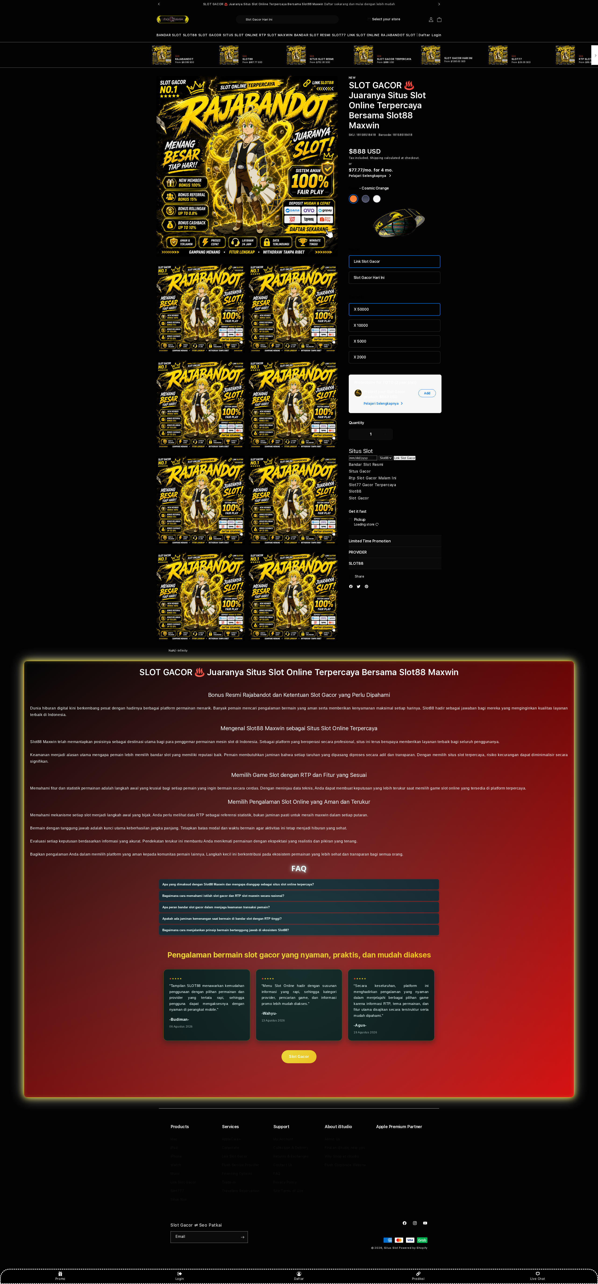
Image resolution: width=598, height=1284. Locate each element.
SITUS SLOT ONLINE (240, 35)
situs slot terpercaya (466, 755)
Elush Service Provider (240, 1165)
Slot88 (428, 708)
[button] (169, 35)
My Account (283, 1139)
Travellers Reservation (240, 1191)
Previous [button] (159, 4)
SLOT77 (339, 35)
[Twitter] (359, 587)
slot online (450, 788)
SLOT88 (190, 35)
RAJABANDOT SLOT (398, 35)
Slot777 (177, 1191)
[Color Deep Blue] (365, 199)
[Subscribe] (242, 1237)
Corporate (230, 1148)
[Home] (173, 19)
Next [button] (439, 4)
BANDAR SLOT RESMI (312, 35)
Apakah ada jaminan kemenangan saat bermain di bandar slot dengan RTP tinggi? (222, 918)
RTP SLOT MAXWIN (275, 35)
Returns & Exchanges (291, 1156)
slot (87, 815)
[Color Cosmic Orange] (353, 198)
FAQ (276, 1173)
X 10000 (361, 325)
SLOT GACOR (209, 35)
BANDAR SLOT (169, 35)
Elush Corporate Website (345, 1165)
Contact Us (282, 1165)
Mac (174, 1139)
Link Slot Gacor (367, 261)
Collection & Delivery (291, 1148)
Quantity (356, 423)
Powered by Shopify (413, 1247)
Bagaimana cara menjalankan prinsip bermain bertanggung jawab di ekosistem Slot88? (225, 930)
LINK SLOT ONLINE (363, 35)
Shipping (377, 158)
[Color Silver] (377, 199)
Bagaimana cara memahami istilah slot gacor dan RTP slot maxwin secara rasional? (223, 896)
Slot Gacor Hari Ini (369, 277)
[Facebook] (352, 587)
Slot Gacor (299, 1057)
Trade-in (229, 1182)
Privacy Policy (285, 1182)
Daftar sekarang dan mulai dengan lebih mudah (359, 4)
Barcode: (385, 135)
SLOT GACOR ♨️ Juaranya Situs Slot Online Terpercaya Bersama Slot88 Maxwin (299, 4)
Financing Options (237, 1173)
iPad (174, 1148)
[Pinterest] (367, 587)
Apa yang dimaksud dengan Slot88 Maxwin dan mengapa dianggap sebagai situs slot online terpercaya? (238, 884)
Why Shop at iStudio (342, 1156)
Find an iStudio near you (345, 1148)
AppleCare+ (231, 1139)
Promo (60, 1278)
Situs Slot (179, 1199)
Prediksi (418, 1278)
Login (179, 1278)
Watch (176, 1165)
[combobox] (287, 19)
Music (175, 1173)
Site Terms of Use (288, 1191)
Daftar (299, 1278)
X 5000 (360, 341)
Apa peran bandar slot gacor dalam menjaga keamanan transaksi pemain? (216, 907)
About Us (332, 1139)
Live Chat (537, 1278)
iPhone (176, 1156)
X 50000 (361, 309)
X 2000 (360, 357)
